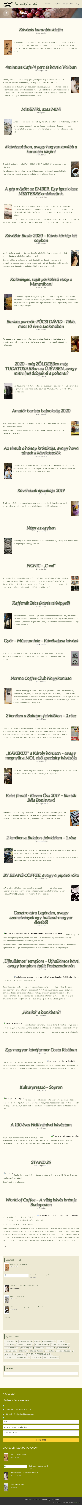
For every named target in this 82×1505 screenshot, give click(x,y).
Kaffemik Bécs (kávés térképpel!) (41, 602)
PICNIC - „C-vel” (41, 565)
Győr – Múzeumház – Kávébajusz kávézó (41, 640)
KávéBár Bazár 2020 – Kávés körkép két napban (41, 238)
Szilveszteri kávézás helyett (39, 1275)
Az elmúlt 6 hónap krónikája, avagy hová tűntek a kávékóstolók (41, 450)
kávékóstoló (11, 1341)
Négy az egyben (41, 527)
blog (77, 4)
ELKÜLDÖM (41, 1440)
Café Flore (36, 1357)
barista (60, 1341)
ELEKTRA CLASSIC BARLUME (39, 1354)
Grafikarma (77, 1502)
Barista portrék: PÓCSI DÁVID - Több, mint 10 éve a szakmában (41, 324)
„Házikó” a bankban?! (41, 1012)
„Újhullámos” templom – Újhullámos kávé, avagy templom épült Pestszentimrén (41, 963)
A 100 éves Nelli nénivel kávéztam (41, 1124)
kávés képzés (27, 1348)
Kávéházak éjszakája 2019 (41, 490)
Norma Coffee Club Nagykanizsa (41, 678)
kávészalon (10, 1344)
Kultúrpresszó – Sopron (41, 1087)
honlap (21, 1354)
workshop (40, 1348)
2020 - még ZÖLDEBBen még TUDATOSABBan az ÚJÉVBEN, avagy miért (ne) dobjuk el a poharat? (41, 368)
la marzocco (63, 1348)
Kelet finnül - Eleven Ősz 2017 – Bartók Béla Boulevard (41, 798)
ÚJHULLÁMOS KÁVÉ (60, 1344)
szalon (57, 4)
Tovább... (7, 1318)
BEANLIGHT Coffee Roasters (17, 1357)
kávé (37, 1341)
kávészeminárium (25, 1344)
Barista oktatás (42, 1344)
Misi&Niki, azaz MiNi (41, 109)
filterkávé (24, 1351)
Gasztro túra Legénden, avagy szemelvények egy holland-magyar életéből (41, 917)
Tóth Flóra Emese (50, 1357)
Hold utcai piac (11, 1351)
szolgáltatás (68, 4)
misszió (48, 4)
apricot (51, 1348)
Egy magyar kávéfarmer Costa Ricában (41, 1049)
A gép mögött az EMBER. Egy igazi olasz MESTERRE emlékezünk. (41, 191)
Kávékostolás (25, 1341)
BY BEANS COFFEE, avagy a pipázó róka (41, 875)
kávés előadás (38, 1351)
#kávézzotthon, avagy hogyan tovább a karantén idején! (41, 149)
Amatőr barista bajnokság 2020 (41, 410)
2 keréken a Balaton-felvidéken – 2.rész (41, 715)
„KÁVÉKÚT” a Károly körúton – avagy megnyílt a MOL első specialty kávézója (41, 755)
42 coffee (51, 1351)
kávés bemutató (12, 1348)
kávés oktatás (48, 1341)
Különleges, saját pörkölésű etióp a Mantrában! (41, 281)
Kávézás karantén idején (41, 29)
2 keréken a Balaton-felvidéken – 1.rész (41, 837)
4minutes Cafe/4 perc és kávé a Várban (41, 67)
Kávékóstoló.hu (35, 1499)
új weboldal (10, 1354)
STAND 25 (41, 1162)
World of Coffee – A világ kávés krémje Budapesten (41, 1202)
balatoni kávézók (65, 1351)
